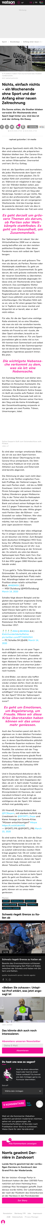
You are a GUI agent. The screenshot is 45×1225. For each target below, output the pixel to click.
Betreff (5, 1085)
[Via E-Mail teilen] (12, 127)
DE (31, 2)
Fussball (32, 905)
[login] (3, 1222)
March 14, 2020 (10, 591)
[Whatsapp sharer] (9, 979)
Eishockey (30, 901)
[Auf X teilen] (7, 980)
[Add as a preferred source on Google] (32, 127)
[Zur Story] (22, 1177)
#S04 (15, 631)
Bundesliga (15, 42)
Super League (9, 905)
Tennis (22, 905)
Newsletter (7, 1213)
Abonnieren (22, 1050)
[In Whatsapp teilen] (7, 127)
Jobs (29, 1213)
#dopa (33, 822)
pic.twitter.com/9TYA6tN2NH (17, 637)
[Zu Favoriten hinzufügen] (23, 127)
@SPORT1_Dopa (26, 816)
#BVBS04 (24, 631)
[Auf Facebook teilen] (3, 979)
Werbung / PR (20, 1213)
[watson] (8, 2)
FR (36, 2)
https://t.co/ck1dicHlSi (13, 825)
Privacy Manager (31, 1217)
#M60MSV (13, 585)
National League (11, 908)
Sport (4, 42)
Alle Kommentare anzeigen (22, 1143)
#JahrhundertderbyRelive (15, 634)
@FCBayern (8, 813)
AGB (8, 1217)
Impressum (37, 1213)
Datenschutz (17, 1217)
